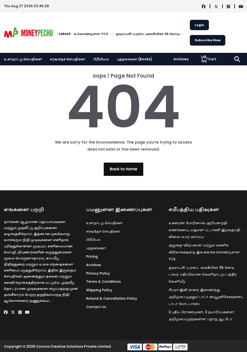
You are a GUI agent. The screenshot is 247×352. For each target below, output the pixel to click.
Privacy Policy (98, 273)
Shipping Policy (99, 290)
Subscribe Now (207, 40)
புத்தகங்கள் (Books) (134, 59)
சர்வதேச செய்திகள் (67, 59)
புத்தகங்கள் (96, 248)
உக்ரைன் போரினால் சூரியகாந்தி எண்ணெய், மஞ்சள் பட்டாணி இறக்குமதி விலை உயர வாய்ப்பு (204, 230)
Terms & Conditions (103, 281)
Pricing (92, 256)
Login (199, 25)
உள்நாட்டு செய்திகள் (23, 59)
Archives (181, 59)
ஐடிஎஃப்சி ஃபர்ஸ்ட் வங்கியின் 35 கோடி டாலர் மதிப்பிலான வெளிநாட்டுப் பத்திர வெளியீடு (203, 274)
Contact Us (96, 306)
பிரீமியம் (101, 59)
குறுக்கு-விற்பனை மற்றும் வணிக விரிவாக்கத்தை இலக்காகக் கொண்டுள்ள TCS (204, 252)
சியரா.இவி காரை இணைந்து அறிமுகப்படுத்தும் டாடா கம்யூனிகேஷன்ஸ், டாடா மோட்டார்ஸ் (206, 296)
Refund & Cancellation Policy (111, 298)
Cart (212, 59)
